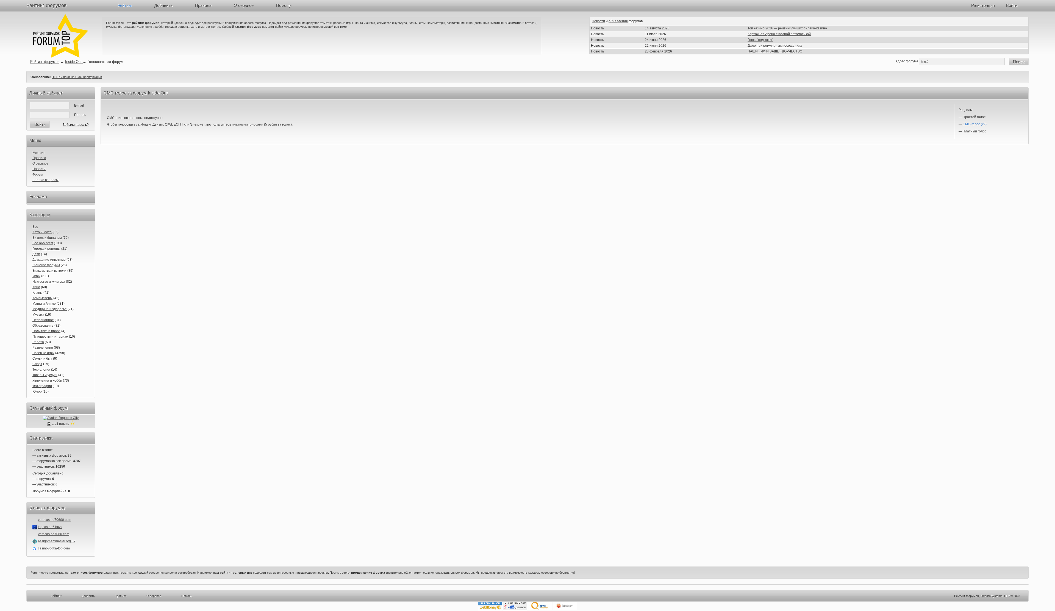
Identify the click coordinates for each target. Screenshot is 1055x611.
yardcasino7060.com (53, 534)
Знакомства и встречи (49, 271)
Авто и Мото (42, 232)
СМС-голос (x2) (975, 124)
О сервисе (244, 5)
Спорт (37, 364)
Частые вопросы (45, 180)
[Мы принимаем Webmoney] (490, 609)
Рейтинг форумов (46, 5)
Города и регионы (46, 249)
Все (35, 227)
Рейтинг (125, 5)
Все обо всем (42, 243)
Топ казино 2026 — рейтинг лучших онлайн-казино (787, 28)
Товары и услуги (44, 375)
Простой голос (974, 117)
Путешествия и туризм (50, 336)
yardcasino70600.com (54, 520)
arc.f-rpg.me (61, 424)
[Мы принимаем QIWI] (540, 609)
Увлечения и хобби (47, 380)
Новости (598, 21)
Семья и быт (42, 358)
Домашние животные (49, 260)
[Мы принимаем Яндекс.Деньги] (515, 609)
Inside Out (74, 62)
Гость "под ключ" (760, 40)
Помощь (284, 5)
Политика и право (46, 331)
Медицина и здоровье (49, 309)
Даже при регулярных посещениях (775, 46)
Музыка (38, 314)
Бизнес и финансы (47, 238)
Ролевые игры (43, 353)
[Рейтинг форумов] (60, 57)
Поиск (1019, 61)
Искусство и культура (48, 282)
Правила (203, 5)
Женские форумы (46, 265)
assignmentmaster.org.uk (56, 541)
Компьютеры (42, 298)
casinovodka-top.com (54, 548)
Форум (37, 174)
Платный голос (974, 131)
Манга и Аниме (44, 304)
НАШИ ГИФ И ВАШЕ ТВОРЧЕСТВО (775, 51)
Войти (1011, 5)
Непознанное (43, 320)
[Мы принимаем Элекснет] (565, 609)
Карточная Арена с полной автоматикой (779, 34)
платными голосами (247, 124)
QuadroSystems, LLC (995, 596)
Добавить (163, 5)
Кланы (37, 293)
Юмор (37, 391)
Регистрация (983, 5)
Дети (36, 254)
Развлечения (42, 347)
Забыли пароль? (76, 125)
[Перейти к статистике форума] (72, 424)
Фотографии (42, 386)
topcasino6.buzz (50, 527)
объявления (618, 21)
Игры (36, 276)
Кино (36, 287)
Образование (43, 325)
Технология (41, 369)
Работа (38, 342)
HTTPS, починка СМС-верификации (77, 77)
